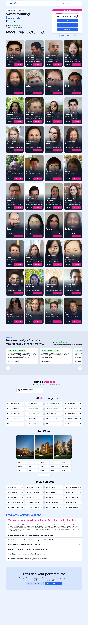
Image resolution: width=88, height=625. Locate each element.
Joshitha (30, 286)
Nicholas (49, 315)
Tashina (49, 229)
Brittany (68, 229)
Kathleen (69, 200)
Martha (49, 143)
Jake (67, 315)
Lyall (9, 258)
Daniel (68, 286)
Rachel (10, 143)
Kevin (28, 172)
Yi (46, 257)
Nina (67, 143)
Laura (28, 143)
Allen (9, 200)
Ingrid (67, 57)
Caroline (49, 200)
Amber (49, 86)
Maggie (68, 172)
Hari (67, 86)
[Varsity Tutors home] (14, 3)
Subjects (39, 3)
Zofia (67, 258)
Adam (28, 86)
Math (10, 7)
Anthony (30, 57)
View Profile (10, 64)
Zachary (68, 115)
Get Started (18, 64)
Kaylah (10, 114)
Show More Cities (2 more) (44, 475)
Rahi (9, 286)
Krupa (9, 315)
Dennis (49, 172)
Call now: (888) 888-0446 (70, 3)
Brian (9, 172)
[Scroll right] (80, 368)
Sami (28, 200)
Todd (9, 229)
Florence (49, 286)
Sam (47, 57)
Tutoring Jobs (47, 3)
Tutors (7, 7)
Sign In (78, 3)
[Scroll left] (8, 368)
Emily (28, 229)
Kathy (48, 115)
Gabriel (29, 114)
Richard (10, 57)
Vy (8, 86)
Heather (29, 258)
